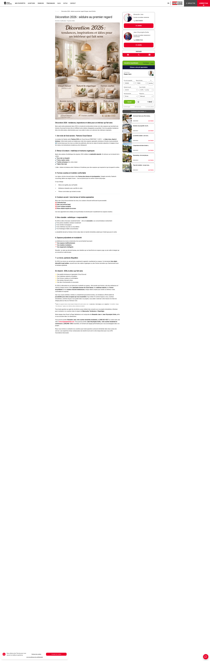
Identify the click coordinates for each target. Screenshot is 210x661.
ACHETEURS (31, 3)
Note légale (127, 106)
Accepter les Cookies (56, 654)
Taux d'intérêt (142, 87)
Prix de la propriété (128, 80)
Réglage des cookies (36, 654)
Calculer (129, 102)
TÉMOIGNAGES (50, 3)
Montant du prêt (127, 87)
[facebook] (203, 5)
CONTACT (73, 3)
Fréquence (141, 93)
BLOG (59, 3)
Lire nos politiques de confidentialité (34, 657)
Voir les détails (150, 106)
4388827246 (203, 3)
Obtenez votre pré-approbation (139, 67)
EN (168, 3)
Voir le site (138, 106)
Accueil (57, 11)
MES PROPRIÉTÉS (20, 3)
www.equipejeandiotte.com (66, 321)
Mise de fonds (139, 80)
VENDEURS (41, 3)
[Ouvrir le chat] (205, 656)
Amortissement (127, 93)
